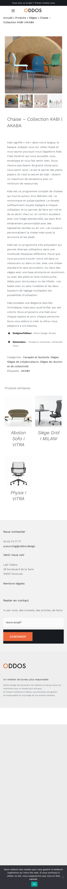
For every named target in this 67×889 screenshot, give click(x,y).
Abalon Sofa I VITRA (18, 438)
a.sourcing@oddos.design (19, 546)
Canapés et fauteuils (36, 357)
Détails (18, 411)
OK (34, 884)
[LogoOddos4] (33, 9)
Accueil (7, 17)
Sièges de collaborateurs (23, 361)
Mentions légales (14, 583)
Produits (20, 17)
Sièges (33, 17)
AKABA (25, 370)
